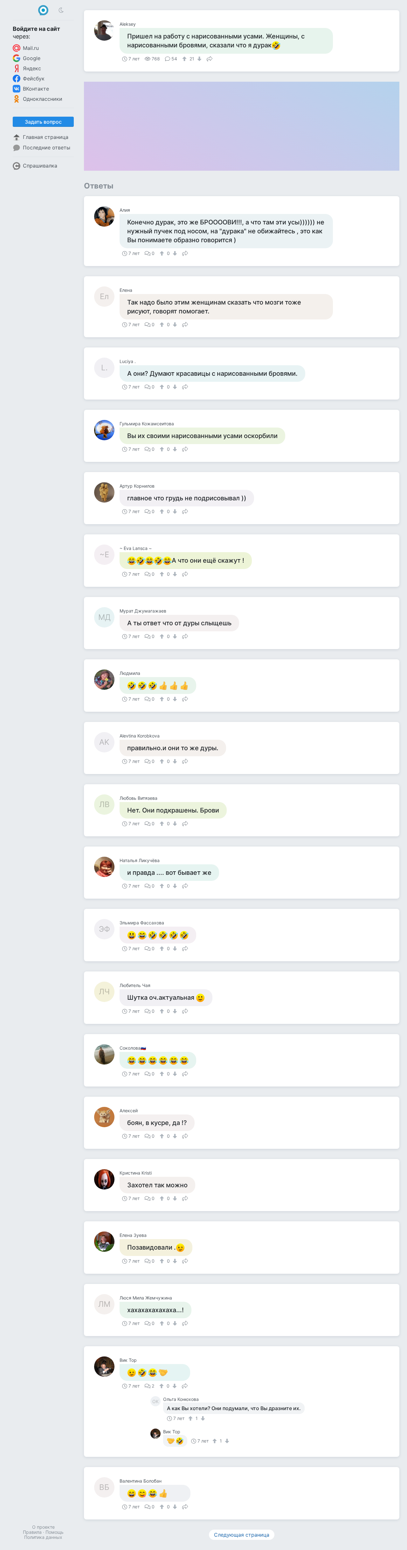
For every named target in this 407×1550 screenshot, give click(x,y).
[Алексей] (107, 1117)
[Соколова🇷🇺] (107, 1054)
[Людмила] (107, 679)
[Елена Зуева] (107, 1241)
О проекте (43, 1527)
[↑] (185, 58)
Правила (32, 1532)
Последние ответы (46, 147)
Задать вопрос (43, 122)
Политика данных (43, 1537)
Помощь (54, 1532)
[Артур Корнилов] (107, 492)
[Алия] (107, 216)
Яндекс (32, 68)
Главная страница (45, 137)
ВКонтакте (36, 89)
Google (31, 58)
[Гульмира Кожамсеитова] (107, 430)
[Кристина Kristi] (107, 1179)
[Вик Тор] (107, 1366)
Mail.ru (31, 48)
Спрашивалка (40, 165)
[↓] (199, 58)
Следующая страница (241, 1535)
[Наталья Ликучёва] (107, 867)
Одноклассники (42, 99)
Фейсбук (34, 78)
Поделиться (209, 58)
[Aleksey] (107, 30)
